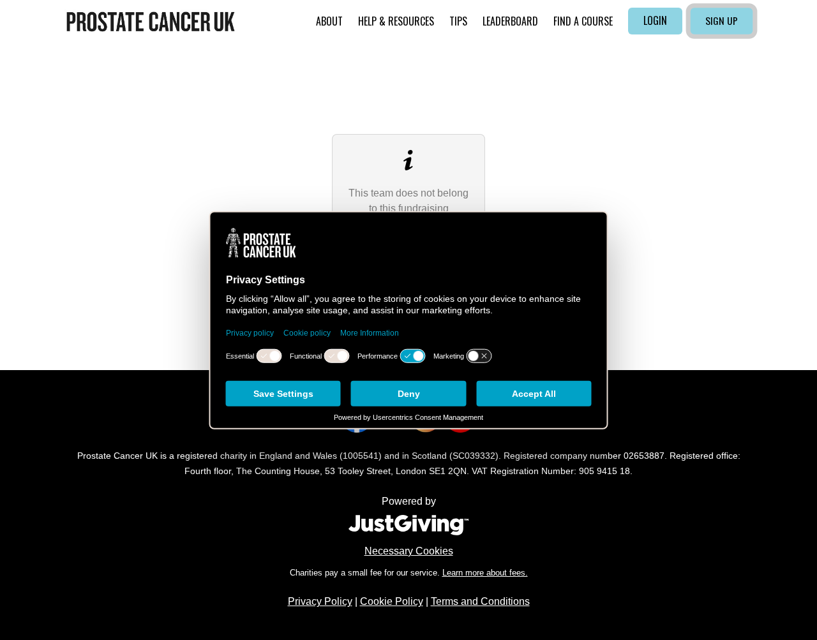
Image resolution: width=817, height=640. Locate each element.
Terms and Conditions (480, 601)
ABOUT (329, 21)
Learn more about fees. (485, 572)
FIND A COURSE (583, 21)
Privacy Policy (320, 601)
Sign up (721, 20)
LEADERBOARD (510, 21)
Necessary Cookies (408, 551)
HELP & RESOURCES (396, 21)
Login (655, 20)
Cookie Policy (391, 601)
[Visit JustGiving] (408, 523)
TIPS (458, 21)
